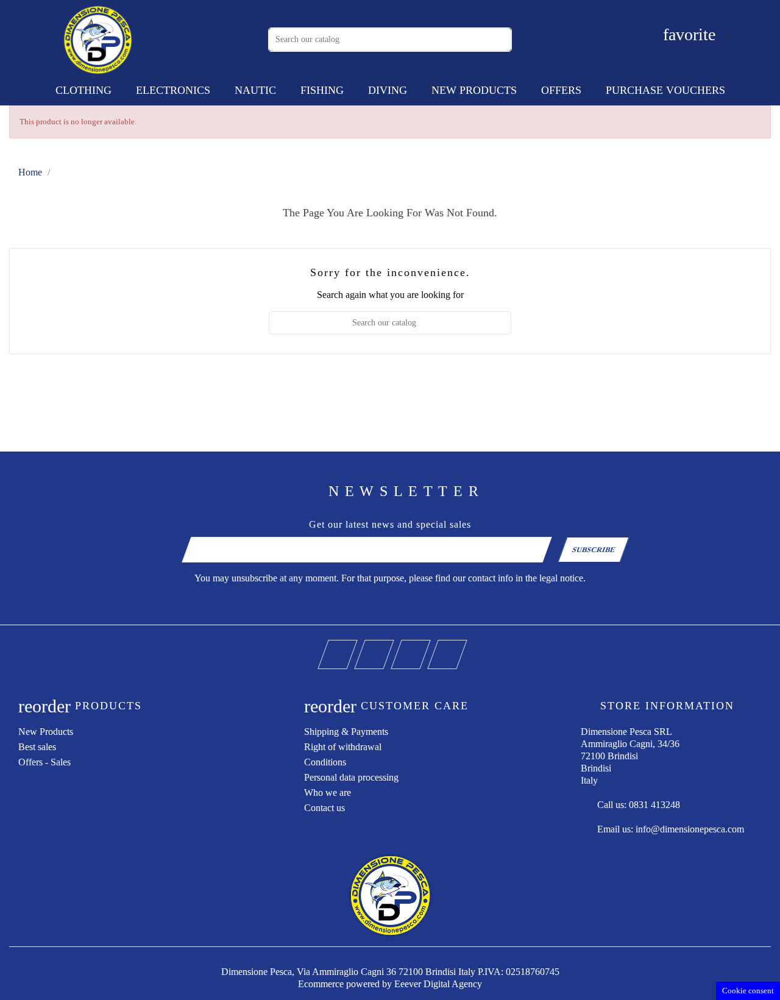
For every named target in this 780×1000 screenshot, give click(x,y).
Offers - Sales (44, 762)
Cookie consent (748, 990)
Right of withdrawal (342, 747)
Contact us (324, 808)
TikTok (465, 646)
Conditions (325, 762)
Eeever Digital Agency (438, 984)
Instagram (428, 646)
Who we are (327, 792)
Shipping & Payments (346, 731)
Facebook (355, 646)
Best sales (37, 747)
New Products (45, 731)
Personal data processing (351, 777)
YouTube (391, 646)
